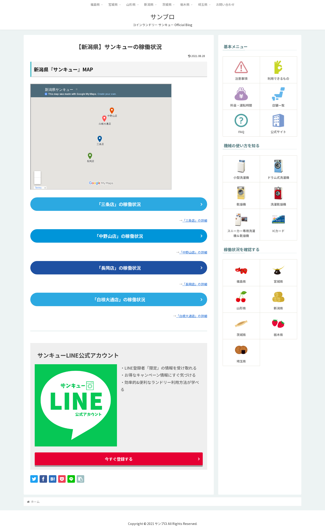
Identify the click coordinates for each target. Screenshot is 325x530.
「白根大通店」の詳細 (191, 316)
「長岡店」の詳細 (194, 284)
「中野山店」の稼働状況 (118, 236)
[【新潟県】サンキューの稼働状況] (52, 479)
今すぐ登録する (119, 459)
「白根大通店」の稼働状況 (118, 299)
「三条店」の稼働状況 (119, 204)
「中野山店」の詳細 (193, 252)
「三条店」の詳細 (194, 220)
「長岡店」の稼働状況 (119, 268)
